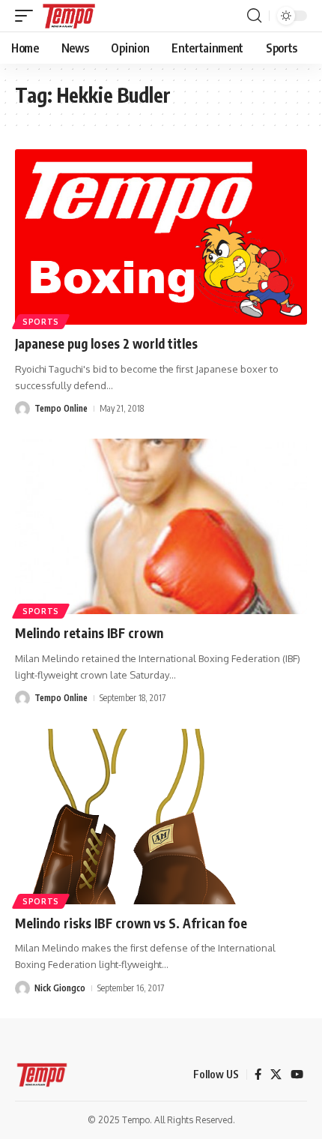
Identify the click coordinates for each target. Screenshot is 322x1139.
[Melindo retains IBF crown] (161, 526)
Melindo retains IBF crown (89, 633)
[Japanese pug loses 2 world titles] (161, 237)
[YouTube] (297, 1074)
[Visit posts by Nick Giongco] (22, 988)
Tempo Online (61, 408)
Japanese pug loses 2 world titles (106, 343)
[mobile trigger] (27, 15)
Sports (40, 321)
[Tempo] (68, 15)
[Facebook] (258, 1074)
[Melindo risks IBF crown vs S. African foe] (161, 816)
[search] (254, 16)
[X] (276, 1074)
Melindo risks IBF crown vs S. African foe (131, 923)
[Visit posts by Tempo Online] (22, 408)
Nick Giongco (59, 988)
